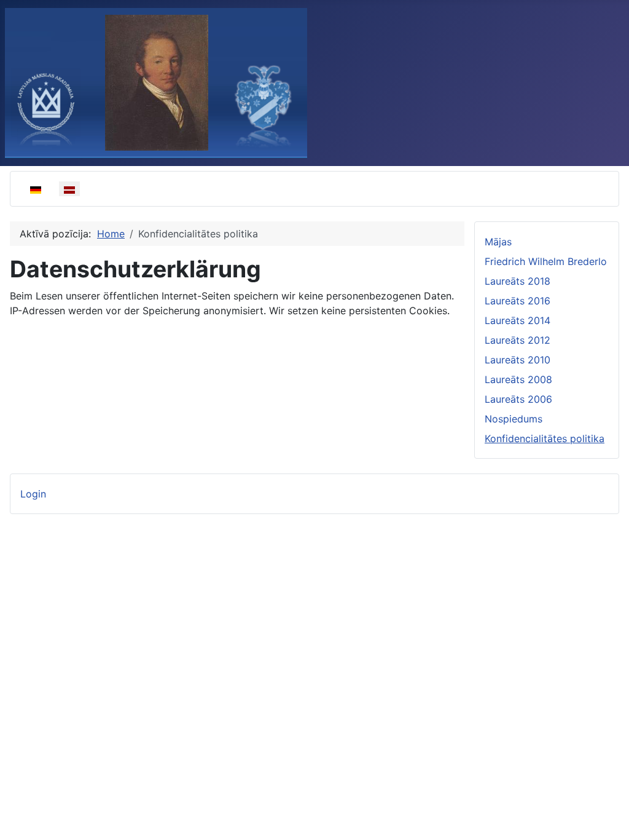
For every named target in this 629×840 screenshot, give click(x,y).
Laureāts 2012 (517, 340)
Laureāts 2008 (518, 379)
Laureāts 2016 (517, 301)
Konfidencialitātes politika (544, 438)
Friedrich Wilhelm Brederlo (546, 261)
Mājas (498, 242)
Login (33, 494)
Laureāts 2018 (517, 281)
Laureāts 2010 (517, 360)
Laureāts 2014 (517, 320)
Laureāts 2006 (518, 399)
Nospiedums (513, 419)
